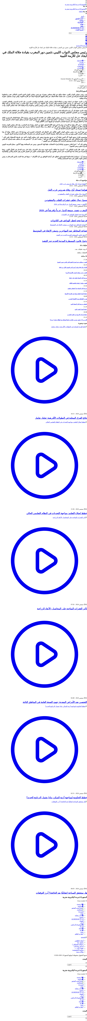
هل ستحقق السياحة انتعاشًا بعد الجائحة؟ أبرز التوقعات (61, 893)
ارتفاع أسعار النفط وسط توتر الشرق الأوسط (76, 293)
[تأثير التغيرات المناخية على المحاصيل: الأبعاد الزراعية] (70, 517)
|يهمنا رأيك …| (79, 948)
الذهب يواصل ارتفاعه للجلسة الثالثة (78, 283)
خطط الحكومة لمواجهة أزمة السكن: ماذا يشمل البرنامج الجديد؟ (56, 797)
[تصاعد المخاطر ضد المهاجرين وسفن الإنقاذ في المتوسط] (68, 225)
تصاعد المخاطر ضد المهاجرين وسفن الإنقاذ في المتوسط (60, 231)
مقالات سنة (80, 952)
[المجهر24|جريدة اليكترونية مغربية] (76, 4)
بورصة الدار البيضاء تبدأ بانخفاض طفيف (77, 288)
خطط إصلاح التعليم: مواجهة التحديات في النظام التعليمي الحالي (56, 513)
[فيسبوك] (86, 37)
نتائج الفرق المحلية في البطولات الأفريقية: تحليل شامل (61, 418)
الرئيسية (84, 45)
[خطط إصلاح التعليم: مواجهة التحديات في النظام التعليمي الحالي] (66, 422)
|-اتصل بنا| (80, 942)
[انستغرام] (86, 44)
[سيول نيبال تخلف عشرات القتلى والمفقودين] (72, 194)
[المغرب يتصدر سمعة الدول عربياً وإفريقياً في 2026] (70, 204)
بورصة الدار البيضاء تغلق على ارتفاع (78, 278)
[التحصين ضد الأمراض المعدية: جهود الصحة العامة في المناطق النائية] (44, 696)
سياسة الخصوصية (78, 950)
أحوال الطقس (79, 941)
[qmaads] (84, 937)
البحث (69, 964)
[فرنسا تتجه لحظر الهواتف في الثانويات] (74, 214)
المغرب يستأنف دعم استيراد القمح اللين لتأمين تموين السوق (72, 262)
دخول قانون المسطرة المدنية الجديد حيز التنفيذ (64, 241)
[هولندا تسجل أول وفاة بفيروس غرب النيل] (73, 184)
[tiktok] (86, 42)
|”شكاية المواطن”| (78, 944)
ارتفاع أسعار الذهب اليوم (81, 309)
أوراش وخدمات (79, 946)
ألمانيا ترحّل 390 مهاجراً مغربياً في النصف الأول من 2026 (73, 267)
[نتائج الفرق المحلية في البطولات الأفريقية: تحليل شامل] (69, 327)
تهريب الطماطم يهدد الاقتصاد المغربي (77, 299)
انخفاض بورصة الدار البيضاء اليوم (79, 304)
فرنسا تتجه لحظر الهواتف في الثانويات (69, 220)
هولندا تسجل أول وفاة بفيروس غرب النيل (67, 190)
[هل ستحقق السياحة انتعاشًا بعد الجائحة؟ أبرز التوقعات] (69, 801)
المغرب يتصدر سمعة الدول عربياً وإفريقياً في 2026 (63, 210)
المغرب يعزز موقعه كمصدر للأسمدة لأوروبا (76, 272)
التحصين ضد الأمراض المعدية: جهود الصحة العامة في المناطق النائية (55, 702)
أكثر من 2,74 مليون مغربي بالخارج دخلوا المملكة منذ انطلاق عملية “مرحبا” (68, 320)
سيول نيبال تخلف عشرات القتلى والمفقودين (66, 200)
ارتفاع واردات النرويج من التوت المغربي (77, 314)
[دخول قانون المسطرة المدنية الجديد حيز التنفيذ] (71, 235)
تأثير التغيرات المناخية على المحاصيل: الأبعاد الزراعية (62, 608)
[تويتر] (86, 38)
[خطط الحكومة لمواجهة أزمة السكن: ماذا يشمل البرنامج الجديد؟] (66, 706)
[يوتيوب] (86, 40)
